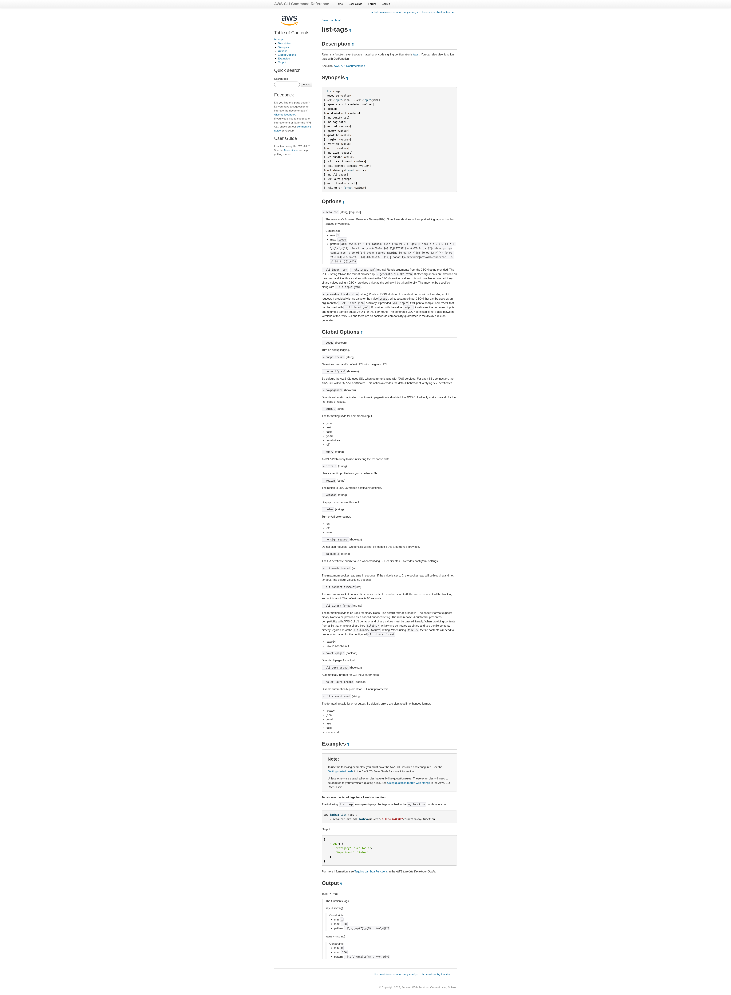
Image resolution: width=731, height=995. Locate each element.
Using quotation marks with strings (408, 782)
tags (416, 54)
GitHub (386, 3)
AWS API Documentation (349, 65)
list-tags (278, 39)
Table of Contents (291, 32)
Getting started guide (340, 771)
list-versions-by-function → (438, 12)
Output (282, 62)
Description (284, 43)
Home (339, 3)
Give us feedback (284, 114)
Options (282, 50)
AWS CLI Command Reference (301, 4)
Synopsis (283, 47)
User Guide (355, 3)
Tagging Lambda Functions (371, 871)
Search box (281, 78)
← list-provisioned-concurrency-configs (394, 12)
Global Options (287, 54)
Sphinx (452, 987)
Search (306, 84)
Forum (372, 3)
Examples (284, 58)
